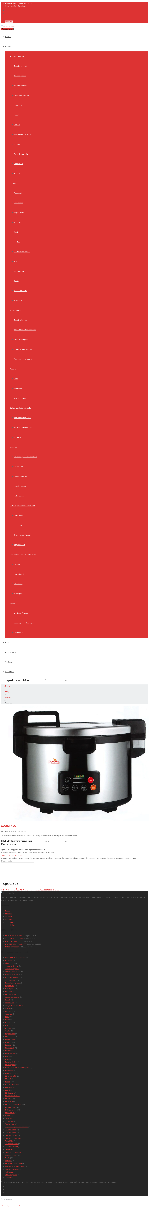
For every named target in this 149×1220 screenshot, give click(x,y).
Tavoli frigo (9, 1141)
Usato (7, 642)
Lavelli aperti (19, 467)
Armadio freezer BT (12, 971)
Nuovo (7, 1082)
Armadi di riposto (21, 154)
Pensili (16, 115)
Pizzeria (13, 369)
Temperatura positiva (22, 418)
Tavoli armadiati (20, 66)
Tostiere (17, 281)
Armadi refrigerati (21, 340)
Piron (42, 890)
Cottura (13, 183)
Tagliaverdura (19, 545)
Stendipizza (18, 594)
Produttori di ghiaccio (23, 359)
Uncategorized (10, 1155)
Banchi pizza (19, 388)
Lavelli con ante (20, 476)
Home (8, 37)
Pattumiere (9, 1087)
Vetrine (12, 603)
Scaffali (17, 173)
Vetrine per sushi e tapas (24, 623)
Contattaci (9, 22)
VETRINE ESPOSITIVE (13, 1163)
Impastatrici (19, 574)
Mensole (17, 144)
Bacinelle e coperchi (22, 134)
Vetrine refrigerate (21, 613)
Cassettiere (18, 164)
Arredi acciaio (10, 980)
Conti (30, 890)
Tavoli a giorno (20, 76)
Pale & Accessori (11, 1084)
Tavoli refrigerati (20, 320)
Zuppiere (18, 300)
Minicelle (17, 437)
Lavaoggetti (9, 1048)
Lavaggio (13, 447)
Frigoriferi (9, 1025)
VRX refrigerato (20, 398)
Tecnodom (58, 890)
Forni (16, 261)
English (12, 925)
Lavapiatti (9, 1050)
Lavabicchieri (10, 1039)
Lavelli (7, 1056)
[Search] (66, 680)
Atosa (20, 889)
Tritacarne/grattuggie (22, 535)
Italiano (12, 922)
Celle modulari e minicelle (20, 408)
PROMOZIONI (11, 652)
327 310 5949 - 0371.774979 (19, 3)
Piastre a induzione (22, 252)
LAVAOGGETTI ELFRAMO (14, 935)
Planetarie (18, 584)
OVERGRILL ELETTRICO (14, 938)
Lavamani (18, 105)
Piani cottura (19, 271)
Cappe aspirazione (21, 95)
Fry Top (17, 242)
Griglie (16, 232)
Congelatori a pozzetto (23, 349)
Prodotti (8, 46)
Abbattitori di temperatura (25, 330)
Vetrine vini (18, 633)
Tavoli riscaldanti (20, 86)
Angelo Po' (12, 890)
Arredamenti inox (11, 977)
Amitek (5, 889)
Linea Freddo (10, 1073)
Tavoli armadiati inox (13, 1138)
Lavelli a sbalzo (20, 486)
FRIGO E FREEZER (12, 947)
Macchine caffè (20, 291)
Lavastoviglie (10, 1053)
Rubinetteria (19, 496)
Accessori (18, 193)
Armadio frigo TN (11, 974)
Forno (34, 890)
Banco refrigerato (12, 994)
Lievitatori (18, 564)
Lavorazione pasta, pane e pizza (23, 554)
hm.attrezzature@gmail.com (15, 6)
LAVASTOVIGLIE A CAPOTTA (16, 944)
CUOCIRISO (8, 825)
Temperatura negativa (23, 427)
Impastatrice (10, 1034)
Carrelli (17, 125)
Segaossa (18, 525)
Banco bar (9, 991)
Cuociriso (8, 1014)
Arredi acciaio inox (17, 56)
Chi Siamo (9, 662)
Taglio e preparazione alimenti (22, 506)
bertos (26, 890)
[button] (10, 1206)
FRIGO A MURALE (12, 941)
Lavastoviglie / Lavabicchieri (25, 457)
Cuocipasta (18, 203)
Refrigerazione (16, 310)
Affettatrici (18, 515)
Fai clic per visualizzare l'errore (12, 855)
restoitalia (49, 889)
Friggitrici (17, 222)
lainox (38, 890)
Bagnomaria (19, 213)
